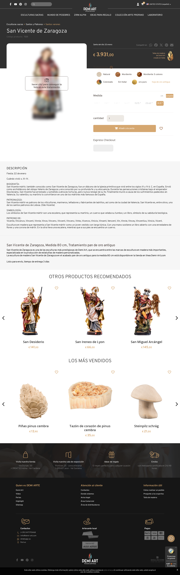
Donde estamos (87, 494)
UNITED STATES (159, 4)
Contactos (85, 490)
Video (18, 494)
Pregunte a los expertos (153, 494)
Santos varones (53, 24)
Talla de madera (150, 497)
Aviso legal (85, 497)
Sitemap (19, 505)
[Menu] (175, 548)
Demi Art (19, 490)
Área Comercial (87, 501)
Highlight (20, 501)
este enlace (108, 570)
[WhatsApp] (150, 45)
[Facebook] (156, 45)
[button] (3, 318)
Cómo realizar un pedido (153, 490)
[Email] (171, 45)
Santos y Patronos (34, 24)
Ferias (18, 497)
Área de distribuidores (90, 505)
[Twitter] (161, 45)
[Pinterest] (166, 45)
